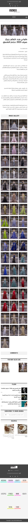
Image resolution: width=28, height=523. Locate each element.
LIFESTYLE (3, 494)
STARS (17, 507)
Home (11, 3)
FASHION (10, 481)
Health (24, 494)
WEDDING (3, 481)
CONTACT (16, 3)
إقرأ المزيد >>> (5, 363)
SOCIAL (10, 507)
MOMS (17, 494)
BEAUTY (17, 481)
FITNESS (10, 494)
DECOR (24, 481)
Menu (14, 17)
